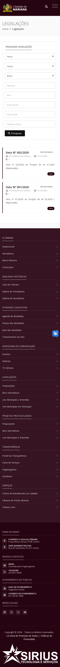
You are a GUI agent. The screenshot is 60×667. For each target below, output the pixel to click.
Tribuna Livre (8, 507)
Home (5, 28)
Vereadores (8, 253)
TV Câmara (7, 367)
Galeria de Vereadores (13, 298)
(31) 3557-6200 (14, 572)
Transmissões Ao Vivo (13, 336)
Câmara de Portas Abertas (15, 500)
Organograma (9, 469)
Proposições (8, 385)
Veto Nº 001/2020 (17, 187)
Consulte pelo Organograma (21, 566)
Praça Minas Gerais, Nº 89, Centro (24, 541)
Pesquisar (16, 133)
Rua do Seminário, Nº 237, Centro (23, 548)
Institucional (8, 246)
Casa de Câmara (10, 284)
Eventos (6, 354)
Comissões (7, 267)
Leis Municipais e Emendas (15, 399)
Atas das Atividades (12, 330)
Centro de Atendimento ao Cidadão (20, 493)
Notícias (6, 361)
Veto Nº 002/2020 (17, 152)
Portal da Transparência (14, 455)
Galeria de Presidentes (13, 291)
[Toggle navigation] (54, 6)
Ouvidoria (7, 476)
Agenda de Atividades (13, 316)
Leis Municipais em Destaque (17, 406)
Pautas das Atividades (13, 323)
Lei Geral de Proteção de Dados (22, 635)
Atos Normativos (10, 392)
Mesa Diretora (9, 260)
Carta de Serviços (11, 462)
